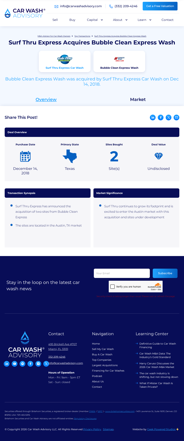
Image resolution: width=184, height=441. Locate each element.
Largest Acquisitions (105, 365)
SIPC (100, 411)
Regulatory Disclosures (85, 418)
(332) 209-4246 (126, 6)
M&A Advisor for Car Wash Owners (54, 36)
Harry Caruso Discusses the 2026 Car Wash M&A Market (156, 365)
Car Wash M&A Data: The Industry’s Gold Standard (155, 355)
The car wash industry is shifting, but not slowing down (158, 375)
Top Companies (101, 359)
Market (138, 99)
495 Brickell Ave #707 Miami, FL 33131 (62, 346)
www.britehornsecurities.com (120, 411)
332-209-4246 (56, 356)
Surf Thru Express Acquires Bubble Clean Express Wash (120, 36)
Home (96, 343)
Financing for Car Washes (108, 370)
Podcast (97, 376)
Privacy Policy (92, 429)
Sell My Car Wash (103, 349)
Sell (55, 20)
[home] (25, 13)
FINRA (92, 411)
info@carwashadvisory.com (81, 6)
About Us (98, 381)
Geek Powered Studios (161, 429)
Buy (72, 20)
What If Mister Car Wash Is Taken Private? (156, 385)
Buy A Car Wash (102, 354)
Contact (168, 20)
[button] (94, 19)
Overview (46, 99)
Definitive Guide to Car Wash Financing (157, 345)
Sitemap (108, 429)
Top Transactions (82, 36)
